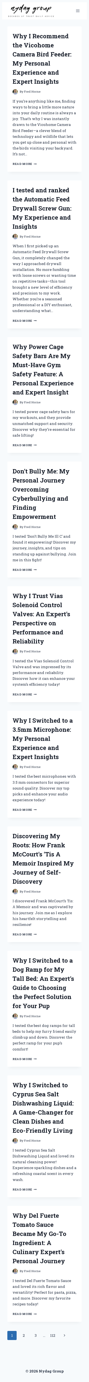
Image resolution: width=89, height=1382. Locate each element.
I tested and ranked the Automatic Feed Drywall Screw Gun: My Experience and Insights (42, 208)
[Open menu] (78, 10)
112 (52, 1335)
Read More (25, 164)
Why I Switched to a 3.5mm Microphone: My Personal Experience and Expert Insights (43, 738)
